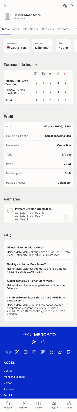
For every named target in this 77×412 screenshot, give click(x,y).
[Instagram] (25, 352)
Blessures (48, 29)
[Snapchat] (51, 352)
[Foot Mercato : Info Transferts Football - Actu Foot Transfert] (38, 335)
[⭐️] (71, 5)
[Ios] (43, 342)
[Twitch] (68, 352)
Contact (8, 370)
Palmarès (64, 29)
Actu (16, 29)
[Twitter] (17, 352)
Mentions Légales (14, 376)
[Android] (34, 342)
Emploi (8, 395)
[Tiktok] (60, 352)
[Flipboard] (43, 352)
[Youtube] (34, 352)
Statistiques (30, 29)
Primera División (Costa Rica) (15, 91)
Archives (9, 389)
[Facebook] (8, 352)
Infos (5, 29)
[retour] (6, 5)
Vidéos (8, 382)
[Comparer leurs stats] (65, 5)
